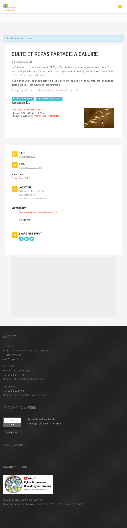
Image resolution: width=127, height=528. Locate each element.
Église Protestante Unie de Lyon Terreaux (38, 212)
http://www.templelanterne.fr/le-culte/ (58, 90)
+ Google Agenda (22, 99)
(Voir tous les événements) (46, 116)
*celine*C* (47, 504)
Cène (21, 178)
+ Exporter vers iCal (49, 99)
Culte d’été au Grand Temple (28, 109)
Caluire (15, 178)
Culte (27, 178)
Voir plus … (13, 433)
